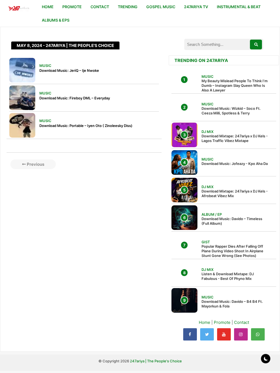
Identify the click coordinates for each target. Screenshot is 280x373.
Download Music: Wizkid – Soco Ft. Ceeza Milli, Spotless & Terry (231, 110)
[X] (207, 334)
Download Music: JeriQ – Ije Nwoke (69, 70)
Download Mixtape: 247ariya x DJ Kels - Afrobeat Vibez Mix (235, 193)
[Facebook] (190, 334)
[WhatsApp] (258, 334)
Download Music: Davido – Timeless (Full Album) (232, 221)
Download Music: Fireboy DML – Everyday (74, 98)
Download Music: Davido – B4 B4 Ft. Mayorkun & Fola (232, 303)
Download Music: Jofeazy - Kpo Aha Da (235, 163)
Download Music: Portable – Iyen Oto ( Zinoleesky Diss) (85, 125)
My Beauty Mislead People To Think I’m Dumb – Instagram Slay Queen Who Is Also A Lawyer (235, 85)
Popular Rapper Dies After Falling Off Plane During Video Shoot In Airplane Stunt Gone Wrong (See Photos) (232, 251)
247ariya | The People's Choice (156, 361)
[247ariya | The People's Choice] (18, 9)
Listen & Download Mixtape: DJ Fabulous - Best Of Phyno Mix (228, 276)
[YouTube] (224, 334)
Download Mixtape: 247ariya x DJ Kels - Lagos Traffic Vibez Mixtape (235, 138)
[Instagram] (241, 334)
